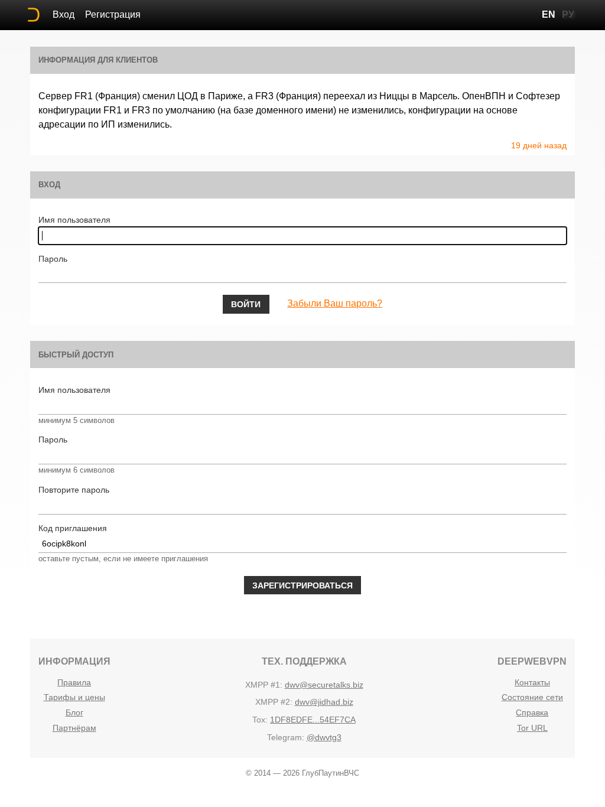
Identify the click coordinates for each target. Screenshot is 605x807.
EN (548, 14)
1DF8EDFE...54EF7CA (313, 719)
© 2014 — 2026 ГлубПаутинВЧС (302, 773)
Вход (63, 14)
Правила (74, 682)
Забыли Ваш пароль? (334, 303)
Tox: (260, 719)
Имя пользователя (74, 219)
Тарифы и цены (74, 697)
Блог (74, 712)
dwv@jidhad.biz (324, 702)
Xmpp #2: (273, 702)
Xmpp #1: (263, 684)
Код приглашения (72, 528)
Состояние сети (532, 697)
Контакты (532, 682)
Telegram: (285, 737)
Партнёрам (74, 728)
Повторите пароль (73, 489)
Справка (532, 712)
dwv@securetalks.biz (324, 684)
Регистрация (113, 14)
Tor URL (532, 728)
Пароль (52, 258)
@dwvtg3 (324, 737)
